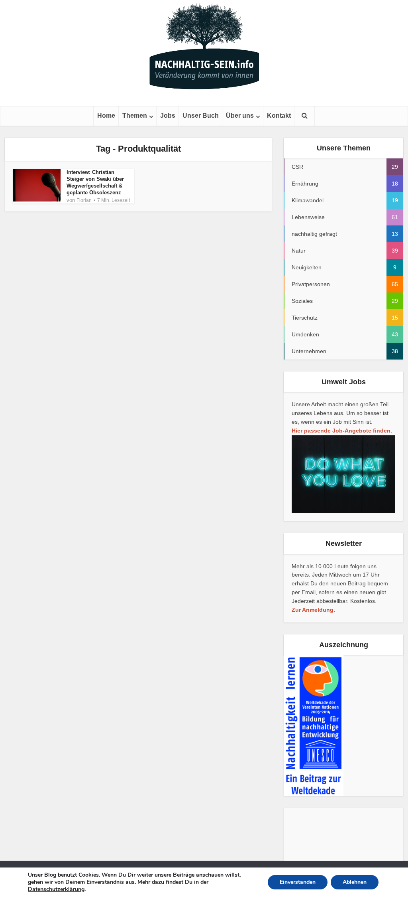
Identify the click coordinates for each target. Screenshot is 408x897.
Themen (134, 115)
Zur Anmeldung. (313, 610)
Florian (84, 200)
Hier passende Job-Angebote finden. (342, 430)
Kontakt (279, 115)
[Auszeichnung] (313, 725)
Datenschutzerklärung (56, 889)
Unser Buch (200, 115)
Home (106, 115)
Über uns (240, 115)
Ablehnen (355, 882)
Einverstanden (298, 882)
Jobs (167, 115)
